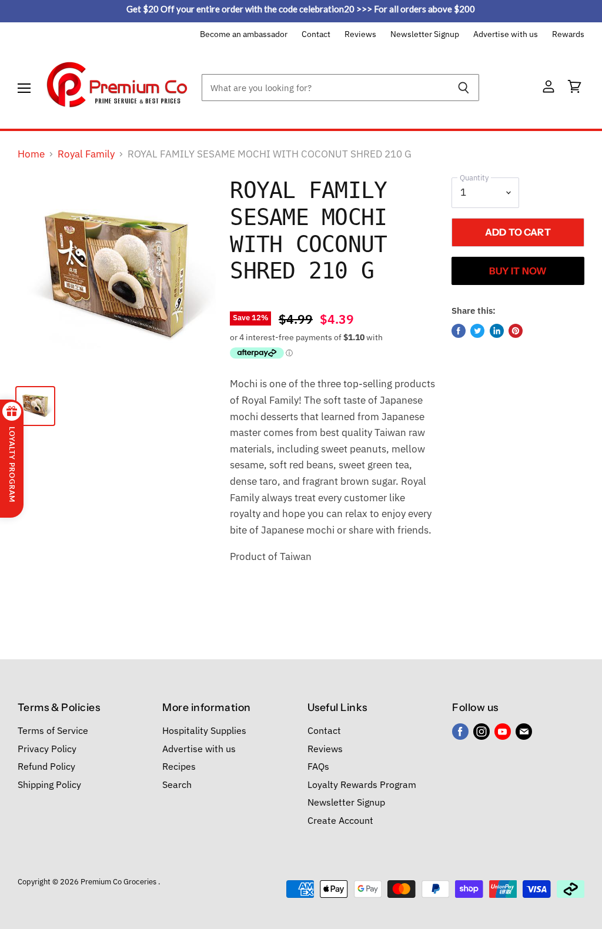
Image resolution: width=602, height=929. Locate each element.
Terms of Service (53, 730)
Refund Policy (46, 766)
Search (177, 784)
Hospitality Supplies (204, 730)
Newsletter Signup (424, 34)
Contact (316, 34)
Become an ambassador (243, 34)
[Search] (463, 87)
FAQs (318, 766)
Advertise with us (505, 34)
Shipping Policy (49, 784)
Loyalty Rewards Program (361, 784)
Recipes (179, 766)
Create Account (340, 820)
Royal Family (86, 154)
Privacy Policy (47, 748)
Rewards (568, 34)
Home (31, 154)
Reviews (360, 34)
